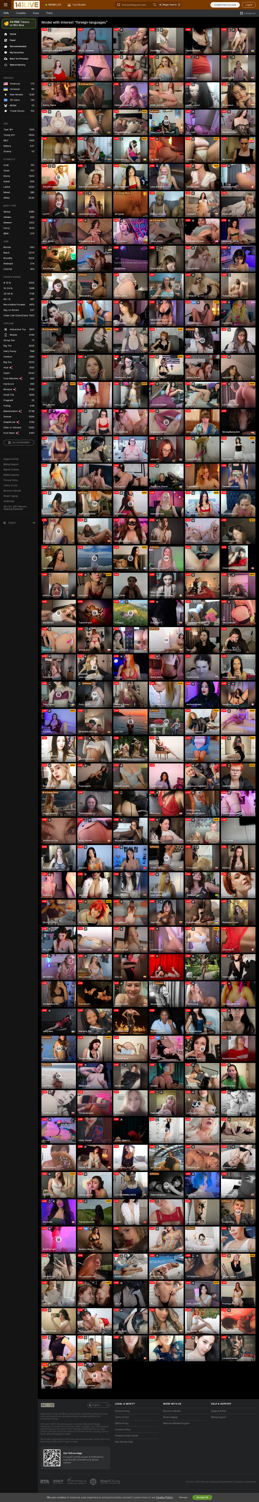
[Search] (154, 4)
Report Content (11, 469)
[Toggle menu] (5, 4)
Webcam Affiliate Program (176, 1423)
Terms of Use (10, 485)
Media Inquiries (11, 475)
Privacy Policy (11, 480)
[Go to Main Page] (26, 4)
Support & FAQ (11, 459)
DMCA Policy (121, 1423)
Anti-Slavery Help (124, 1442)
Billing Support (11, 464)
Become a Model (12, 491)
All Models (9, 501)
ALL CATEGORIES (21, 442)
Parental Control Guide (126, 1435)
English (96, 1405)
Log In (249, 5)
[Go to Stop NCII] (110, 1482)
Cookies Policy (123, 1429)
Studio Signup (11, 496)
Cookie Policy (164, 1497)
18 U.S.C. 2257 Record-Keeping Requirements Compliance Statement (221, 1482)
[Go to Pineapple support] (93, 1481)
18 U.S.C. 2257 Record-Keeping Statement (15, 507)
